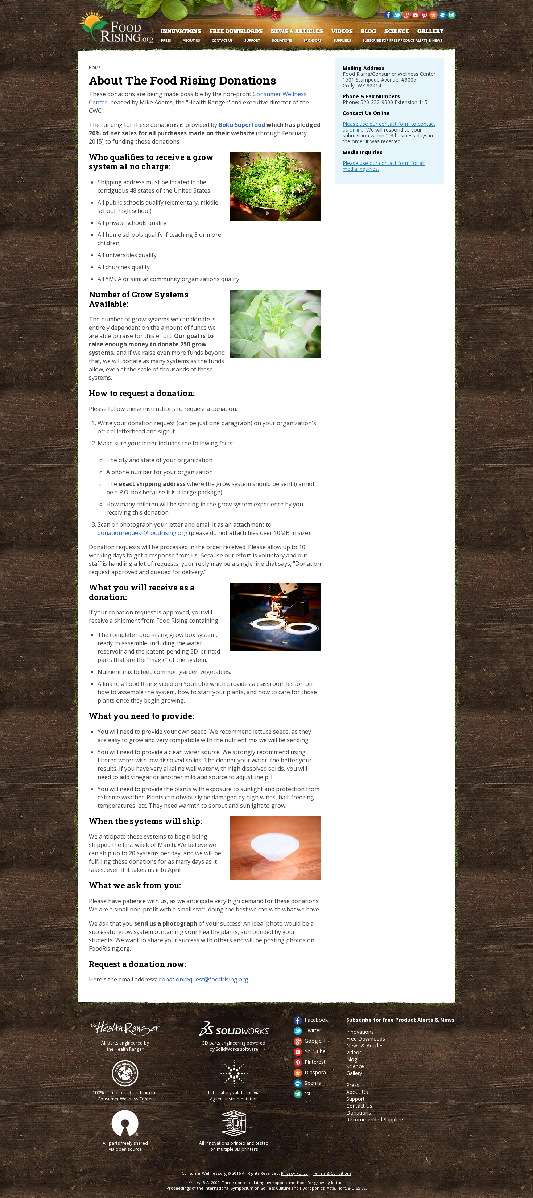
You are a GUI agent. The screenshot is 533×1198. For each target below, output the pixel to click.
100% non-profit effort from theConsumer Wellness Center (125, 1096)
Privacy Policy (294, 1173)
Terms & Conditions (332, 1173)
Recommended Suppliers (375, 1119)
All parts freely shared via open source (125, 1146)
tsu (308, 1093)
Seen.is (313, 1082)
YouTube (315, 1051)
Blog (351, 1059)
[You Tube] (415, 18)
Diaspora (315, 1072)
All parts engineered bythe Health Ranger (125, 1046)
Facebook (316, 1019)
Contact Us (359, 1105)
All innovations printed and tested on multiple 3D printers (234, 1146)
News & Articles (365, 1045)
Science (355, 1066)
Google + (315, 1040)
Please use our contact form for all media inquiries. (384, 166)
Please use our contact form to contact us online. (389, 126)
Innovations (360, 1031)
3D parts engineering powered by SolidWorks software (233, 1046)
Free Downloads (365, 1038)
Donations (358, 1112)
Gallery (354, 1073)
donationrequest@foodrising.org (142, 533)
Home (94, 67)
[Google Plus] (406, 18)
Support (355, 1098)
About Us (357, 1091)
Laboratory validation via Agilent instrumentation (234, 1096)
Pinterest (315, 1061)
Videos (354, 1052)
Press (352, 1085)
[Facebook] (388, 18)
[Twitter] (397, 18)
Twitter (313, 1030)
